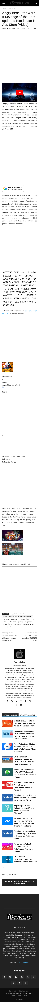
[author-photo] (19, 659)
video (10, 627)
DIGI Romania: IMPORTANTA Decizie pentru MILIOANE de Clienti (25, 859)
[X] (31, 701)
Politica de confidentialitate (13, 993)
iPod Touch (13, 622)
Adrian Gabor (11, 28)
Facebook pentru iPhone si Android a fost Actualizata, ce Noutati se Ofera (25, 797)
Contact (19, 995)
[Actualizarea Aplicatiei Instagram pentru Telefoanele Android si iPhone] (7, 846)
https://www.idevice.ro (19, 665)
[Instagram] (13, 701)
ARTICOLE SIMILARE (10, 715)
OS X (10, 624)
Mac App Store (28, 622)
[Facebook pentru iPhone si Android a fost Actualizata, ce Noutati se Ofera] (7, 797)
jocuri (20, 622)
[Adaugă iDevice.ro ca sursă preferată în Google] (19, 188)
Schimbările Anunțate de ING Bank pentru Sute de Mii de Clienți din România (24, 723)
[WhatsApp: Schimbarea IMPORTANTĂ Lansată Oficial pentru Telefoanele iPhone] (7, 772)
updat (4, 627)
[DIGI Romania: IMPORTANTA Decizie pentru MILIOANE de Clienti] (7, 859)
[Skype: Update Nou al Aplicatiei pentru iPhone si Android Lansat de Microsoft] (7, 808)
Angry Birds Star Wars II (17, 614)
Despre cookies (27, 993)
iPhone (5, 622)
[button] (3, 3)
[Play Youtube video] (19, 92)
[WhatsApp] (13, 983)
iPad (33, 619)
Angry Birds (11, 8)
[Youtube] (22, 705)
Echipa (13, 995)
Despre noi (12, 991)
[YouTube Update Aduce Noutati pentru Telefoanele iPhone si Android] (7, 785)
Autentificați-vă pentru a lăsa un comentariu (19, 882)
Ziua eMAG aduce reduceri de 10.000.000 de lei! (29, 638)
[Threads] (25, 983)
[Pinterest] (22, 701)
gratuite (23, 619)
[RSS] (22, 977)
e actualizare (14, 619)
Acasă (4, 8)
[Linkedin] (17, 701)
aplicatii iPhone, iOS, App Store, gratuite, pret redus (17, 616)
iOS (28, 619)
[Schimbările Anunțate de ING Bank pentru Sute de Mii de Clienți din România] (7, 723)
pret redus (17, 624)
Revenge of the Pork (28, 624)
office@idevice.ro (25, 962)
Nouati (5, 624)
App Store (6, 619)
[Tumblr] (26, 701)
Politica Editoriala (23, 991)
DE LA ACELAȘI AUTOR (27, 715)
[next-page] (7, 867)
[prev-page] (3, 867)
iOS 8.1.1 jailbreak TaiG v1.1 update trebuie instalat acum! (10, 638)
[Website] (17, 705)
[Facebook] (8, 701)
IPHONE (26, 995)
